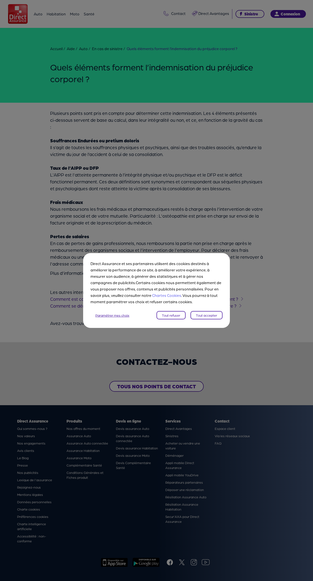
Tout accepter (206, 315)
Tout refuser (171, 315)
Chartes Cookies (166, 295)
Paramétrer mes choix (112, 315)
